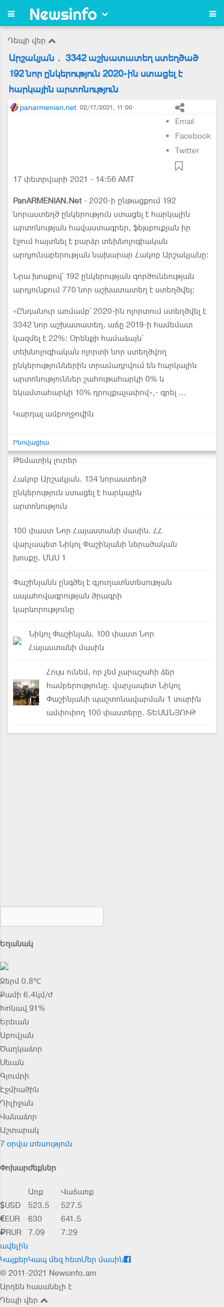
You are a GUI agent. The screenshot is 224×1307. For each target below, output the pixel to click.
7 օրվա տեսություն (36, 1144)
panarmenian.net (48, 107)
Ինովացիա (31, 442)
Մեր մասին (102, 1259)
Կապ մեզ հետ (54, 1259)
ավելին (14, 1246)
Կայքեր (14, 1259)
